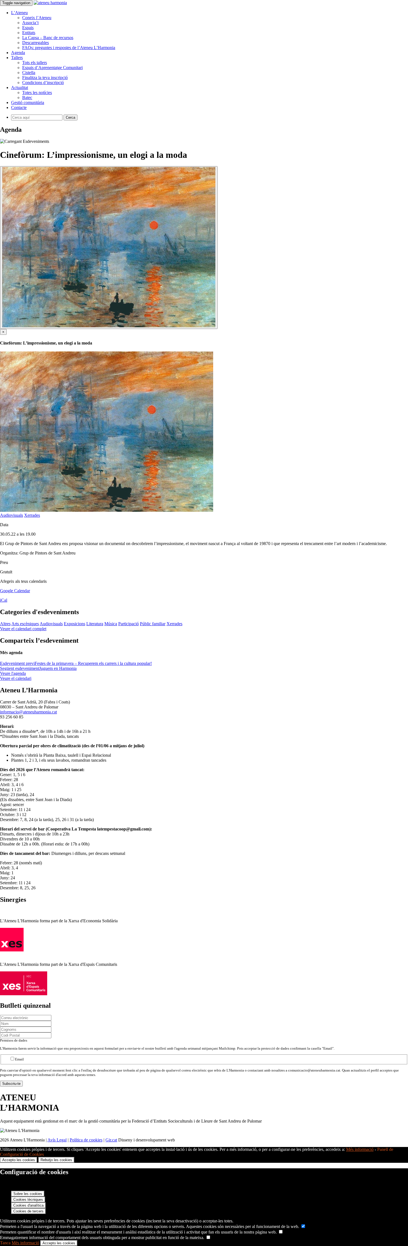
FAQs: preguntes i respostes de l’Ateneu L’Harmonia (68, 47)
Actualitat (19, 87)
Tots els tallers (34, 62)
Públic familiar (152, 623)
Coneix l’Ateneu (36, 17)
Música (110, 623)
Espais (28, 27)
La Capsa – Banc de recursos (47, 37)
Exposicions (74, 623)
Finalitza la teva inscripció (45, 77)
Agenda (18, 52)
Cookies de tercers (28, 1211)
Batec (27, 97)
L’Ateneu (19, 12)
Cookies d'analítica (28, 1205)
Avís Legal (57, 1140)
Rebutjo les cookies (56, 1160)
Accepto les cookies (18, 1160)
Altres (5, 623)
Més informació (360, 1149)
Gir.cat (111, 1140)
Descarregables (35, 42)
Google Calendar (15, 590)
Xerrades (32, 515)
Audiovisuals (11, 515)
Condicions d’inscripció (43, 82)
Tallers (17, 57)
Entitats (28, 32)
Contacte (19, 107)
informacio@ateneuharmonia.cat (28, 712)
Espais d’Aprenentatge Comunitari (52, 67)
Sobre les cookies (27, 1194)
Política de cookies (86, 1140)
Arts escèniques (25, 623)
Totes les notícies (37, 92)
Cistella (28, 72)
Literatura (94, 623)
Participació (128, 623)
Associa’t (30, 22)
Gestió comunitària (27, 102)
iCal (3, 600)
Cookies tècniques (28, 1199)
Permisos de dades (13, 1040)
